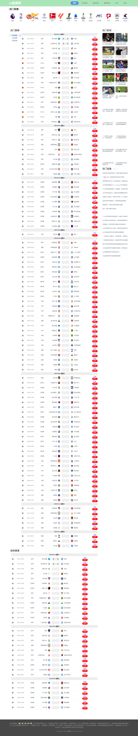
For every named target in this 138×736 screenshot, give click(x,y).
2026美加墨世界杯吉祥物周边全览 (110, 252)
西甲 (42, 43)
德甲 (42, 242)
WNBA (42, 63)
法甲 (42, 234)
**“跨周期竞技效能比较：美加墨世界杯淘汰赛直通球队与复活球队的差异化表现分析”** (115, 240)
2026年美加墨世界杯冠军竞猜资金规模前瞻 (113, 232)
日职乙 (42, 252)
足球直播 (84, 3)
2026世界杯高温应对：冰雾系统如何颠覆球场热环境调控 (115, 193)
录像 (124, 3)
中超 (42, 301)
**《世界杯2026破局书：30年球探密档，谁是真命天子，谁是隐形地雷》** (115, 236)
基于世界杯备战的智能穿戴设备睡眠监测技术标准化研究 (115, 244)
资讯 (116, 3)
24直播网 (15, 3)
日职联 (42, 182)
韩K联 (42, 281)
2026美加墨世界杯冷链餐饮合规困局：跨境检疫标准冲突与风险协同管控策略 (115, 248)
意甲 (42, 38)
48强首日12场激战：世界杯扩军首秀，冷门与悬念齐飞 (115, 197)
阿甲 (42, 48)
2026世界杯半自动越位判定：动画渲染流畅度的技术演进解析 (115, 220)
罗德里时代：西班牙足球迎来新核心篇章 (112, 204)
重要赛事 (107, 3)
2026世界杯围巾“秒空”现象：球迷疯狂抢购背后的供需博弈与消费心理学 (115, 228)
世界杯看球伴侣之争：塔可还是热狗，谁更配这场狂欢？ (115, 181)
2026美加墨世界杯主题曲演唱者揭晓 (111, 256)
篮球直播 (96, 3)
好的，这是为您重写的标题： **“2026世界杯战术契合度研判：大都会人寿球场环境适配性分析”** (115, 212)
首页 (74, 3)
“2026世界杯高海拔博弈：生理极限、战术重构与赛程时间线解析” (115, 189)
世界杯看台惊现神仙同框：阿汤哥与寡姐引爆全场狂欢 (115, 173)
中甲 (42, 306)
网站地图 (80, 727)
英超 (42, 144)
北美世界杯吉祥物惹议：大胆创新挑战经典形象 (114, 201)
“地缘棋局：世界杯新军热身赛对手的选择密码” (114, 224)
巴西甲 (42, 68)
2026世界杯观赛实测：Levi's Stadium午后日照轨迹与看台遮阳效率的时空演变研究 (115, 185)
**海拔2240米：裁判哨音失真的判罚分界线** (113, 177)
